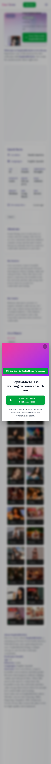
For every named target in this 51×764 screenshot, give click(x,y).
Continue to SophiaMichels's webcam (27, 371)
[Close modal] (45, 346)
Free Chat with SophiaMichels (27, 400)
